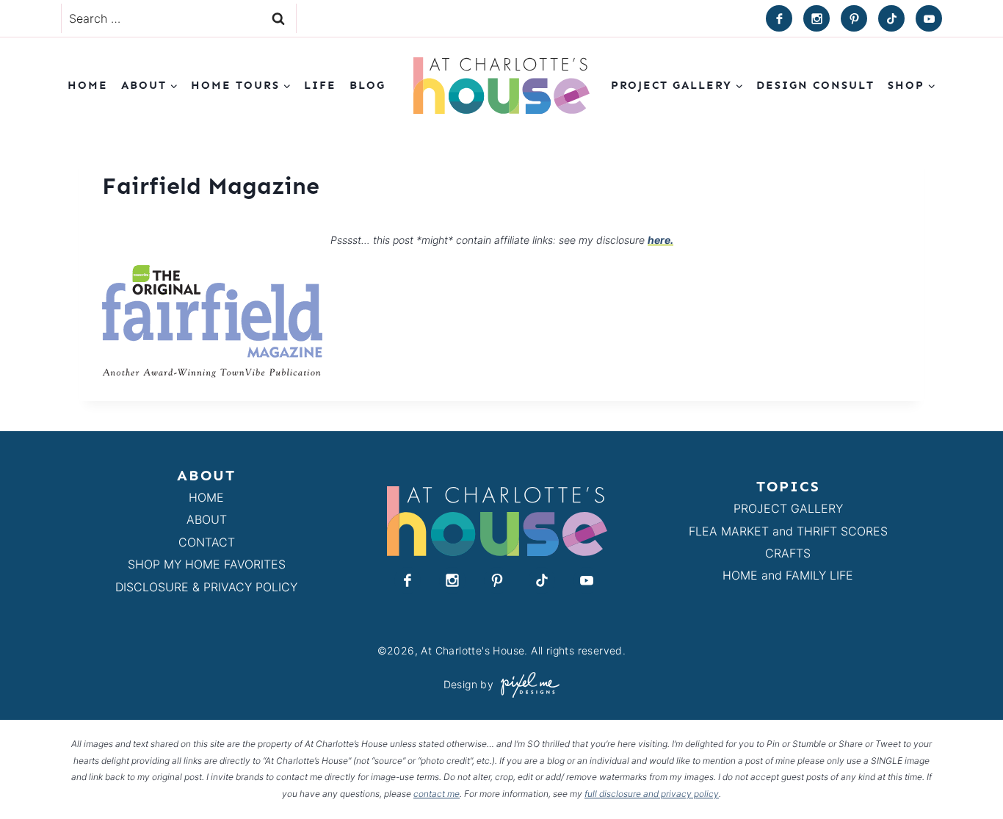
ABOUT (207, 519)
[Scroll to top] (965, 774)
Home (88, 85)
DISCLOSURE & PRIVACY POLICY (206, 587)
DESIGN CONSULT (815, 85)
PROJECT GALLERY (788, 508)
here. (660, 240)
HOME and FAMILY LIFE (788, 575)
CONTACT (206, 542)
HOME (206, 497)
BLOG (367, 85)
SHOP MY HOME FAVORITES (207, 564)
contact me (436, 793)
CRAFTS (788, 553)
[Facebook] (779, 18)
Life (320, 85)
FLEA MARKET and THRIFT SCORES (788, 531)
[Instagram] (816, 18)
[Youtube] (929, 18)
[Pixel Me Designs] (526, 685)
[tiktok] (891, 18)
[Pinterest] (854, 18)
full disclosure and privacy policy (651, 793)
